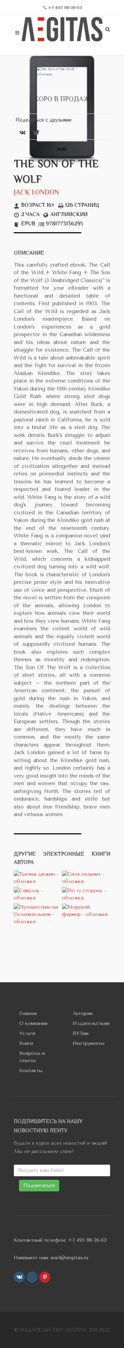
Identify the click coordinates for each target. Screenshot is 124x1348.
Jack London (36, 193)
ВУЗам (81, 1033)
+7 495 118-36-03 (87, 1240)
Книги (26, 1043)
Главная (28, 1013)
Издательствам (91, 1023)
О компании (33, 1023)
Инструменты (88, 1043)
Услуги (27, 1033)
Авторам (83, 1013)
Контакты (30, 1070)
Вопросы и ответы (32, 1056)
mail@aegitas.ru (69, 1258)
